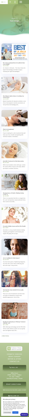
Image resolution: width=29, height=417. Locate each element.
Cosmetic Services (14, 354)
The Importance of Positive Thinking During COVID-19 (13, 193)
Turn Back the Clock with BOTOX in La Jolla (13, 290)
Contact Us (14, 361)
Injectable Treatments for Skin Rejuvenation (13, 161)
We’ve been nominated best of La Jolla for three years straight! (14, 63)
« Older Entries (5, 336)
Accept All (15, 412)
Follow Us (14, 396)
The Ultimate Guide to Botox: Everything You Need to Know (13, 96)
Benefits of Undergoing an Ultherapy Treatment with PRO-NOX (14, 322)
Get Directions (14, 384)
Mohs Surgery (14, 356)
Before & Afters (14, 359)
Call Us (14, 367)
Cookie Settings (7, 412)
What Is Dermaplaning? (8, 129)
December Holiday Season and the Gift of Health (14, 226)
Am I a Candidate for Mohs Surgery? (11, 258)
